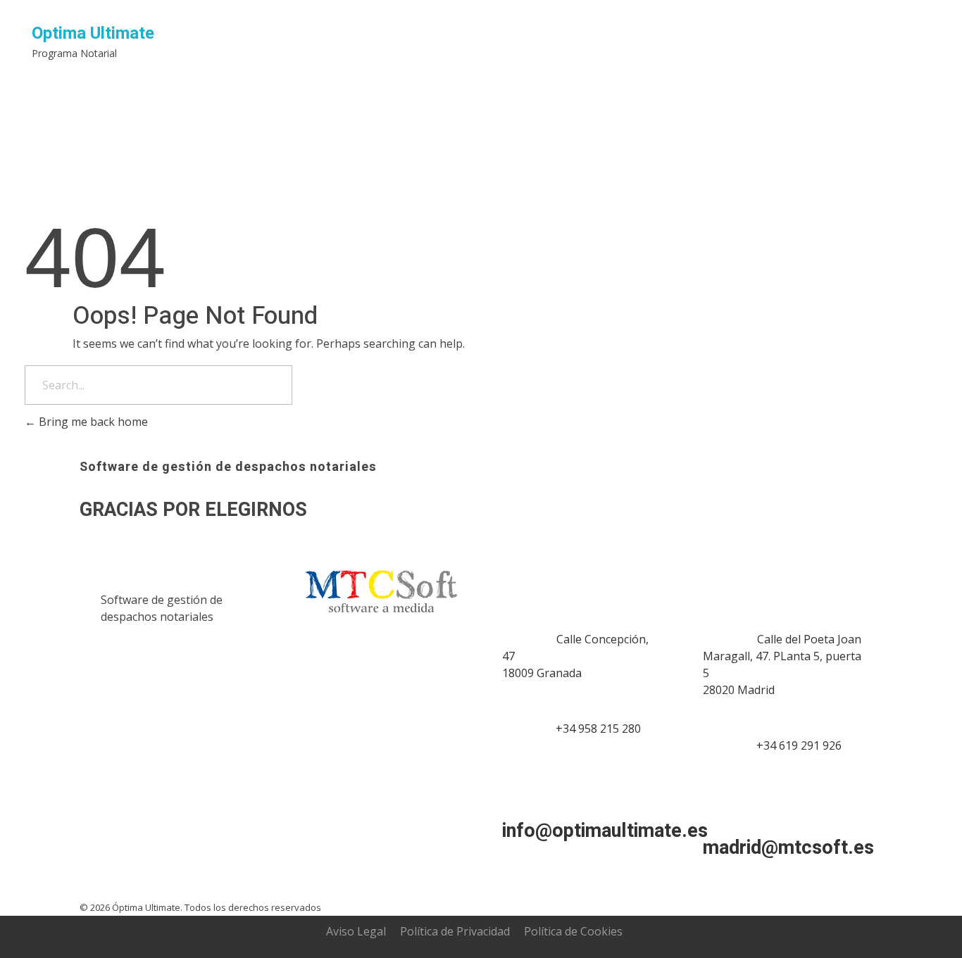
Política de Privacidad (455, 931)
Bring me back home (92, 421)
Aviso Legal (356, 931)
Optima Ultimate (93, 33)
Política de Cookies (573, 931)
